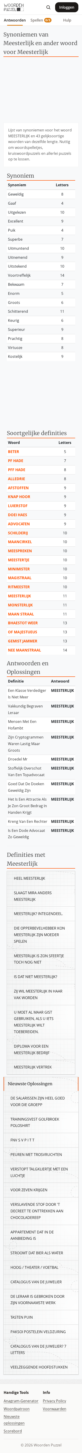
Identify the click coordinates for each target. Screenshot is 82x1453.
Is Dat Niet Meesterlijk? (35, 976)
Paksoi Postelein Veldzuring (38, 1331)
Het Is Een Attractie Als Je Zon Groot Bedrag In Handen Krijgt (27, 806)
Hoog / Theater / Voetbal (34, 1267)
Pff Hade (16, 469)
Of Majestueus (22, 632)
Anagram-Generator (21, 1400)
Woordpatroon (17, 1408)
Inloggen (66, 7)
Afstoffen (18, 487)
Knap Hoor (19, 496)
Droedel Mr (18, 759)
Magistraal (19, 577)
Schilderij (18, 532)
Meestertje (18, 559)
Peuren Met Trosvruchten (36, 1154)
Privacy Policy (54, 1400)
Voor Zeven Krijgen (28, 1189)
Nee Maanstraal (24, 650)
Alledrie (16, 478)
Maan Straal (21, 614)
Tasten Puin (21, 1317)
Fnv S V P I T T (22, 1140)
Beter (13, 451)
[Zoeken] (48, 7)
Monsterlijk (20, 605)
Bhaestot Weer (23, 622)
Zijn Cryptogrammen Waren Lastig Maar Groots (26, 744)
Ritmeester (19, 586)
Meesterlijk (19, 595)
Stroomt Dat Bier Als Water (36, 1252)
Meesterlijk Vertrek (33, 1067)
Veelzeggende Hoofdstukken (39, 1367)
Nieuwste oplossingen (14, 1420)
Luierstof (18, 505)
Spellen (40, 20)
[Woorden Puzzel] (14, 7)
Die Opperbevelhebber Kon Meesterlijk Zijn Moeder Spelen (39, 935)
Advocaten (19, 523)
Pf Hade (15, 460)
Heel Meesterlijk (29, 878)
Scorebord (13, 1431)
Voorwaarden (54, 1408)
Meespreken (20, 550)
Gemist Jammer (22, 641)
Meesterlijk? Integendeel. (38, 913)
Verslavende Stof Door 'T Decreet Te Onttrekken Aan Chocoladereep (36, 1211)
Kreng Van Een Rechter (27, 821)
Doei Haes (17, 514)
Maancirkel (20, 541)
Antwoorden (15, 20)
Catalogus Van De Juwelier (36, 1281)
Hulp (67, 20)
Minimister (19, 569)
